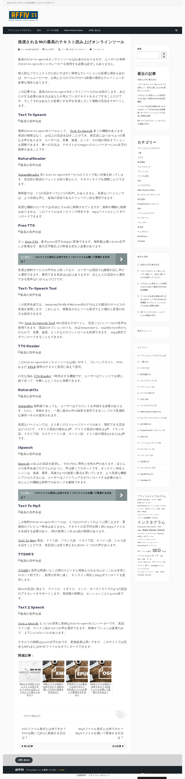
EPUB (32, 367)
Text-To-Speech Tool (40, 323)
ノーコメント (99, 49)
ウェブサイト (80, 49)
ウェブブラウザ (143, 569)
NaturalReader (28, 175)
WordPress (142, 236)
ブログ (140, 157)
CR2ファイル (151, 509)
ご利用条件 (81, 775)
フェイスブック (144, 167)
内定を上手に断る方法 (146, 80)
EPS (138, 512)
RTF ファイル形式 (144, 551)
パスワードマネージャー (146, 539)
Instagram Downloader (146, 527)
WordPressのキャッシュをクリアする (151, 506)
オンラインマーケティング (148, 195)
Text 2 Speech (28, 623)
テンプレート (143, 218)
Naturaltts (25, 406)
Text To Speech (81, 131)
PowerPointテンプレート (148, 204)
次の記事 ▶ (118, 746)
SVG (139, 559)
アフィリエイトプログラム (151, 496)
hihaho (155, 518)
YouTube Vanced (144, 575)
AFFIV (51, 49)
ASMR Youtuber (143, 500)
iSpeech (23, 464)
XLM (157, 572)
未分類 (140, 227)
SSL (161, 556)
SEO (39, 30)
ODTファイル (149, 536)
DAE (158, 509)
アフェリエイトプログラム (19, 30)
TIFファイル (156, 562)
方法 (71, 49)
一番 (66, 49)
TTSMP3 (24, 570)
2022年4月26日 (32, 49)
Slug (164, 551)
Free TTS (31, 241)
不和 (163, 509)
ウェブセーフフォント (145, 572)
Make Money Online (73, 30)
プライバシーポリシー (98, 775)
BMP (159, 500)
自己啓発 (141, 199)
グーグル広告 (53, 30)
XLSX (162, 572)
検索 (139, 49)
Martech (160, 534)
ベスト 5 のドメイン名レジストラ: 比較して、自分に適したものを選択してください (151, 87)
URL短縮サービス (157, 566)
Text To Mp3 (27, 540)
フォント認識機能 (144, 518)
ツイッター (142, 222)
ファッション (143, 171)
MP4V (139, 536)
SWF (143, 559)
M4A (159, 527)
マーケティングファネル (146, 534)
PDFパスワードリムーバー (147, 542)
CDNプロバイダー (144, 503)
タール (149, 559)
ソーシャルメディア (145, 213)
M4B (139, 530)
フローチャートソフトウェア (148, 515)
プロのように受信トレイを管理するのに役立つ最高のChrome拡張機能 (151, 98)
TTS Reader (42, 376)
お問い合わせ (94, 30)
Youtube (141, 241)
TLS (164, 562)
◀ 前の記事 (27, 746)
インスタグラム (144, 185)
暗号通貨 (141, 162)
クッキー (140, 509)
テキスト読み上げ (32, 716)
